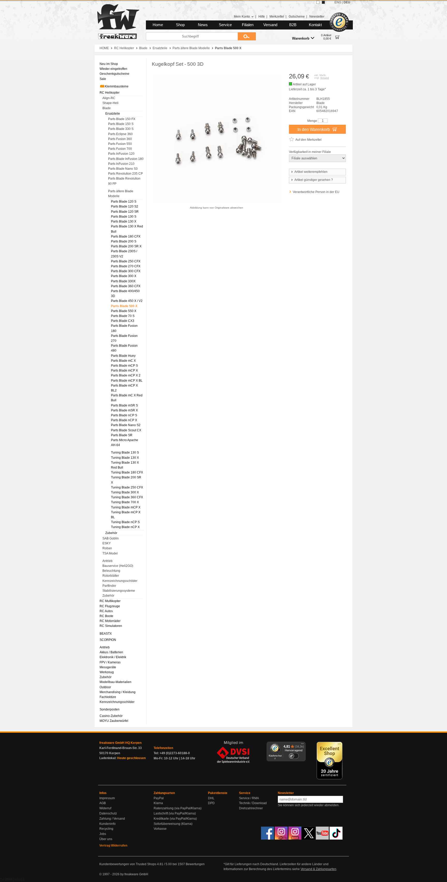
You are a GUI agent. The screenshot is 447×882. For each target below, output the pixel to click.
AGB (102, 803)
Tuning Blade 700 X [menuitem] (125, 502)
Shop (180, 25)
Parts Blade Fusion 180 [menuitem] (124, 328)
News (203, 25)
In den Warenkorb (314, 129)
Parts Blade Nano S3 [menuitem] (123, 169)
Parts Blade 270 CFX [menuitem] (125, 266)
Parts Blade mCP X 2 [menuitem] (125, 375)
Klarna (158, 803)
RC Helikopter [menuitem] (110, 92)
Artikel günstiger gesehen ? (313, 180)
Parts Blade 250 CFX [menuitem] (125, 261)
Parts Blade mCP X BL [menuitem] (127, 380)
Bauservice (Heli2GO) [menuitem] (117, 566)
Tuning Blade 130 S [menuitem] (125, 452)
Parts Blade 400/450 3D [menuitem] (125, 293)
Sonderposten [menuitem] (110, 709)
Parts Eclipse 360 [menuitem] (120, 134)
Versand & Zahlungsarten (318, 869)
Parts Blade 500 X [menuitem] (124, 306)
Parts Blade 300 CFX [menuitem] (125, 271)
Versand (270, 25)
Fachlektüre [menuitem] (108, 697)
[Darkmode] (323, 2)
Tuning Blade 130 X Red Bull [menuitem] (125, 465)
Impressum (107, 798)
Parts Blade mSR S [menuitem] (124, 405)
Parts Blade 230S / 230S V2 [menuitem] (124, 253)
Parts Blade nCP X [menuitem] (124, 420)
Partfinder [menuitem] (109, 586)
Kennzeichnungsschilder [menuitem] (119, 581)
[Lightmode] (317, 2)
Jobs (102, 834)
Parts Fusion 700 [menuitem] (120, 149)
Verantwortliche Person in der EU (316, 192)
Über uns (105, 839)
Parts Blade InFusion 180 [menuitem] (126, 159)
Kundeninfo (107, 824)
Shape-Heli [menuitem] (110, 103)
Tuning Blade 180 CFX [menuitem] (127, 472)
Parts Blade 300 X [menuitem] (123, 276)
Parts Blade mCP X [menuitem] (124, 370)
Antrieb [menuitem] (107, 561)
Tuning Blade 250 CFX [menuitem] (127, 487)
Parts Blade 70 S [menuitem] (123, 316)
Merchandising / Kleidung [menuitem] (118, 692)
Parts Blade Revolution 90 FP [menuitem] (124, 181)
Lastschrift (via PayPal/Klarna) (175, 813)
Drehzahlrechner (251, 808)
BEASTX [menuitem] (106, 633)
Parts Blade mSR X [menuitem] (124, 410)
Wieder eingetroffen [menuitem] (113, 69)
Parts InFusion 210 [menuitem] (121, 164)
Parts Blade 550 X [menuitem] (123, 311)
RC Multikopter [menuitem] (110, 601)
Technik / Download (253, 803)
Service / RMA (249, 798)
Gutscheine (297, 16)
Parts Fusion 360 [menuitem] (120, 139)
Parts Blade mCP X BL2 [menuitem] (124, 388)
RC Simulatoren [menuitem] (111, 626)
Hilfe (261, 16)
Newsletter (316, 16)
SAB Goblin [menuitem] (110, 538)
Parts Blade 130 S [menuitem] (123, 216)
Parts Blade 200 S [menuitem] (123, 241)
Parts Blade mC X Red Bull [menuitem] (127, 398)
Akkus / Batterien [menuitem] (111, 652)
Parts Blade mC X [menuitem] (123, 360)
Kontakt (315, 25)
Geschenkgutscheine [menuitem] (114, 74)
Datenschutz (108, 813)
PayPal (159, 798)
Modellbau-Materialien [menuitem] (115, 682)
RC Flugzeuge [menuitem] (110, 606)
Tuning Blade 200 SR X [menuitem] (126, 480)
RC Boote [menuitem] (106, 616)
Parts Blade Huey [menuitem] (123, 356)
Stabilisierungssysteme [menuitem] (118, 590)
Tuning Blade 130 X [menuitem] (125, 457)
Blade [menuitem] (106, 108)
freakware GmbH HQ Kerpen (120, 743)
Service (225, 25)
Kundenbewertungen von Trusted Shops (127, 864)
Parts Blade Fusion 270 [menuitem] (124, 338)
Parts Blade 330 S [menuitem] (120, 129)
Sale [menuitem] (103, 79)
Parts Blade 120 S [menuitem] (123, 201)
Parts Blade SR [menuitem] (121, 435)
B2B (292, 25)
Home (158, 25)
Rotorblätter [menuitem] (110, 575)
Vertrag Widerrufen (113, 845)
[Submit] (247, 36)
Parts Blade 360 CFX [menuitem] (125, 286)
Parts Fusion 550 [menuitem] (120, 144)
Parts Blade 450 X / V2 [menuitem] (127, 301)
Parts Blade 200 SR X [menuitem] (126, 246)
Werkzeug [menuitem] (107, 672)
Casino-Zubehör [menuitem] (111, 716)
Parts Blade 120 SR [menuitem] (125, 211)
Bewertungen (195, 864)
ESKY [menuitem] (106, 543)
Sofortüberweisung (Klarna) (173, 824)
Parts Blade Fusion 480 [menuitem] (124, 348)
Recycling (106, 829)
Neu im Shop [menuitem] (109, 64)
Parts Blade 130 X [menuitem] (123, 221)
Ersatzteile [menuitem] (112, 113)
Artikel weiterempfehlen (310, 172)
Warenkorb (300, 38)
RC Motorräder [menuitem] (110, 621)
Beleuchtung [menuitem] (111, 571)
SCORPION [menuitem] (108, 640)
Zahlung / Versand (112, 818)
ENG (337, 2)
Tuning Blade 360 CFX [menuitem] (127, 497)
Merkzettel (277, 16)
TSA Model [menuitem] (110, 553)
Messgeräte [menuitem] (108, 667)
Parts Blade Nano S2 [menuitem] (125, 425)
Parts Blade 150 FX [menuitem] (121, 119)
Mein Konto (242, 16)
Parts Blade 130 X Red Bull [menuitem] (127, 229)
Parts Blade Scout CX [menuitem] (126, 430)
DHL (211, 798)
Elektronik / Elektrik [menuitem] (113, 657)
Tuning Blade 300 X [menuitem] (125, 492)
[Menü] (302, 745)
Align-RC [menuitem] (108, 98)
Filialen (248, 25)
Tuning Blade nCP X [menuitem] (125, 527)
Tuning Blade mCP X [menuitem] (125, 507)
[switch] (294, 756)
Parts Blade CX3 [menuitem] (122, 321)
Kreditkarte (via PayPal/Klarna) (175, 818)
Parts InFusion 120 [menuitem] (121, 153)
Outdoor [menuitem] (105, 687)
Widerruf (105, 808)
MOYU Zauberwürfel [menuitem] (114, 721)
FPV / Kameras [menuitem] (110, 662)
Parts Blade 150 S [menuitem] (120, 124)
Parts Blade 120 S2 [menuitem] (124, 206)
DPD (211, 803)
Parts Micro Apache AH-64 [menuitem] (124, 442)
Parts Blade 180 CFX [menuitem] (125, 236)
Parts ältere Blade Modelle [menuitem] (120, 193)
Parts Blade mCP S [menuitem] (124, 365)
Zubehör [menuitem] (111, 533)
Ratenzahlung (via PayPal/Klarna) (178, 808)
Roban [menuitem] (107, 548)
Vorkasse (160, 829)
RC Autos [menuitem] (106, 611)
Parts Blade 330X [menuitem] (123, 281)
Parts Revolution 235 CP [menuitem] (125, 173)
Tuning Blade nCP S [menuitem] (125, 522)
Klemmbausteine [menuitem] (117, 86)
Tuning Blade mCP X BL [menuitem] (125, 514)
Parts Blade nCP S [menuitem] (124, 415)
